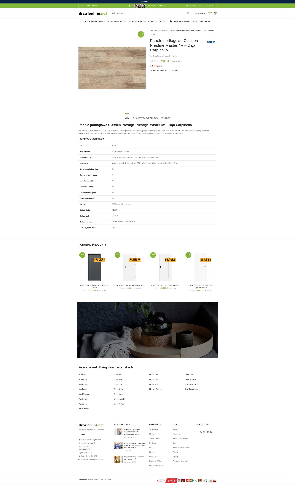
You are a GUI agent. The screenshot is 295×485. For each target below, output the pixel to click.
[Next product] (156, 34)
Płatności (152, 434)
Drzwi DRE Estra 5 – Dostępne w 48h (130, 285)
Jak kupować (154, 429)
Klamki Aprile (154, 384)
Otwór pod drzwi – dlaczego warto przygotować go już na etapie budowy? (134, 445)
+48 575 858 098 (90, 456)
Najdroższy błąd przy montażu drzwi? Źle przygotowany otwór (132, 432)
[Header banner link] (147, 1)
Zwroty (151, 452)
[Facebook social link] (197, 432)
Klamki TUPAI (154, 379)
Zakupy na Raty (154, 438)
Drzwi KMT (118, 384)
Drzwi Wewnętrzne (191, 384)
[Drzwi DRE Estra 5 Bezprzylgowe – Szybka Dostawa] (201, 267)
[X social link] (201, 432)
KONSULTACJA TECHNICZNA (157, 5)
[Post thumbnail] (118, 433)
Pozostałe (165, 30)
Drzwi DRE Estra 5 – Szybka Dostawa (165, 285)
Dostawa (152, 443)
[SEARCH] (188, 13)
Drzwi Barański (83, 409)
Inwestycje (153, 457)
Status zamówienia (156, 466)
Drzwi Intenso (83, 399)
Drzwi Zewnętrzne (191, 389)
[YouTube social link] (207, 432)
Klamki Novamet (190, 379)
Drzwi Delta (118, 374)
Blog (174, 443)
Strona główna (154, 30)
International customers (181, 448)
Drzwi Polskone (83, 394)
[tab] (127, 116)
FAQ (150, 448)
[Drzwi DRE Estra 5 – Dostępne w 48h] (130, 267)
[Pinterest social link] (211, 432)
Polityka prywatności (180, 438)
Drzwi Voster (83, 389)
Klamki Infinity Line (156, 389)
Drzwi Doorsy (83, 404)
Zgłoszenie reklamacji (180, 461)
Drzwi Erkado (83, 384)
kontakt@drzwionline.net (95, 459)
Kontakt (175, 429)
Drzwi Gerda (118, 389)
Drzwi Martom (119, 404)
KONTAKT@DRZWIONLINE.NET (90, 6)
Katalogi (176, 457)
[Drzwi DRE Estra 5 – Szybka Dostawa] (165, 267)
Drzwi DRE (82, 374)
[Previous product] (151, 34)
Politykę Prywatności (135, 350)
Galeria (175, 452)
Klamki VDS (153, 374)
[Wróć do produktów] (154, 34)
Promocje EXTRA (155, 461)
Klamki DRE (189, 374)
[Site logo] (92, 13)
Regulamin (176, 434)
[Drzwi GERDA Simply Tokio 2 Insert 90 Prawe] (94, 267)
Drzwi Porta (82, 379)
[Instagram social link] (204, 432)
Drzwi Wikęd (118, 379)
